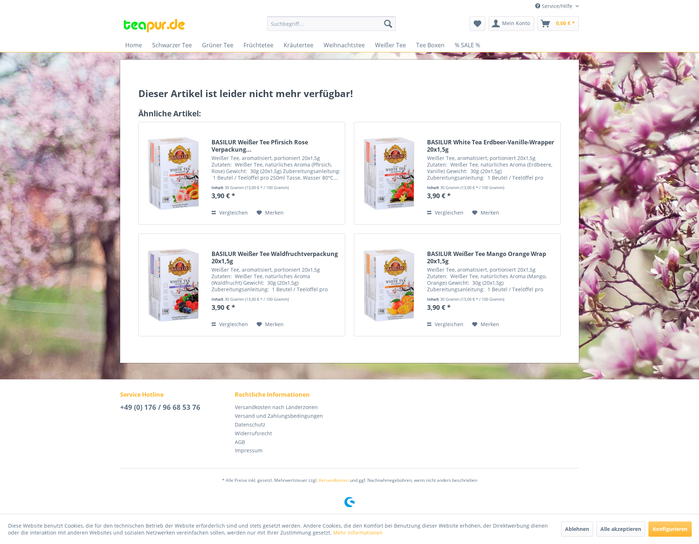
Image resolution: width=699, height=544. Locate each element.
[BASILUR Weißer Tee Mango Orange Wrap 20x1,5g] (389, 285)
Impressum (248, 450)
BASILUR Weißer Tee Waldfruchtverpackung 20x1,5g (275, 257)
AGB (240, 442)
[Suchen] (388, 23)
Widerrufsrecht (253, 433)
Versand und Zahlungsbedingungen (279, 415)
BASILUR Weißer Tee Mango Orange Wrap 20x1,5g (486, 257)
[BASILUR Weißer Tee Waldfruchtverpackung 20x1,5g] (173, 285)
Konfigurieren (670, 528)
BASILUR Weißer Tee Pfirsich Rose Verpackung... (260, 146)
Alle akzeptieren (620, 528)
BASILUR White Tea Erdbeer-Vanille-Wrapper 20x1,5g (490, 146)
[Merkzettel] (477, 23)
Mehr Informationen (358, 532)
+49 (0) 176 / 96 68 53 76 (160, 407)
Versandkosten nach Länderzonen (276, 407)
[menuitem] (331, 23)
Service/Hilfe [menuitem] (557, 6)
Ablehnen (577, 528)
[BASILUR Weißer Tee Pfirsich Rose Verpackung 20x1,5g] (173, 173)
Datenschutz (250, 424)
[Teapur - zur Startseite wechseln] (154, 25)
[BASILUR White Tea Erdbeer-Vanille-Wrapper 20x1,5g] (389, 173)
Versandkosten (334, 480)
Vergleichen (233, 212)
